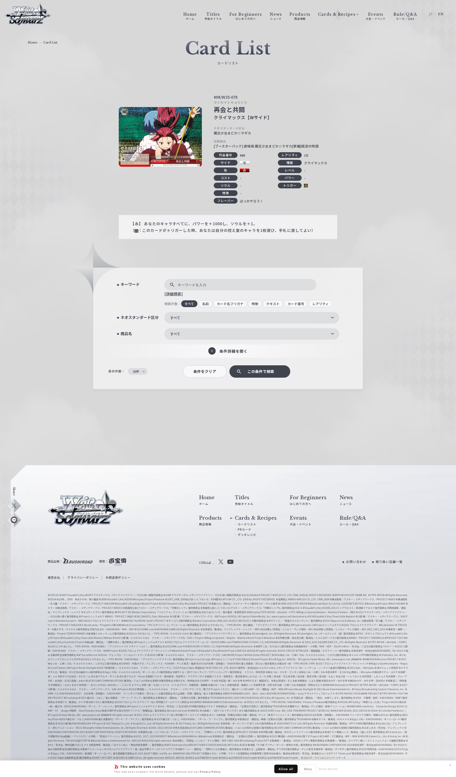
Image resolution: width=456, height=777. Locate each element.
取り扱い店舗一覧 (389, 561)
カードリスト (247, 524)
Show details (328, 769)
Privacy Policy (210, 771)
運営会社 (54, 577)
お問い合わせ (356, 561)
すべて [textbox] (175, 317)
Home (33, 42)
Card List (50, 42)
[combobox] (251, 317)
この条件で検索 (260, 371)
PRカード (245, 529)
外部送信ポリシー (118, 577)
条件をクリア (204, 371)
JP (431, 14)
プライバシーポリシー (82, 577)
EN (441, 14)
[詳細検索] (173, 294)
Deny (308, 769)
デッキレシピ (247, 535)
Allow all (286, 769)
